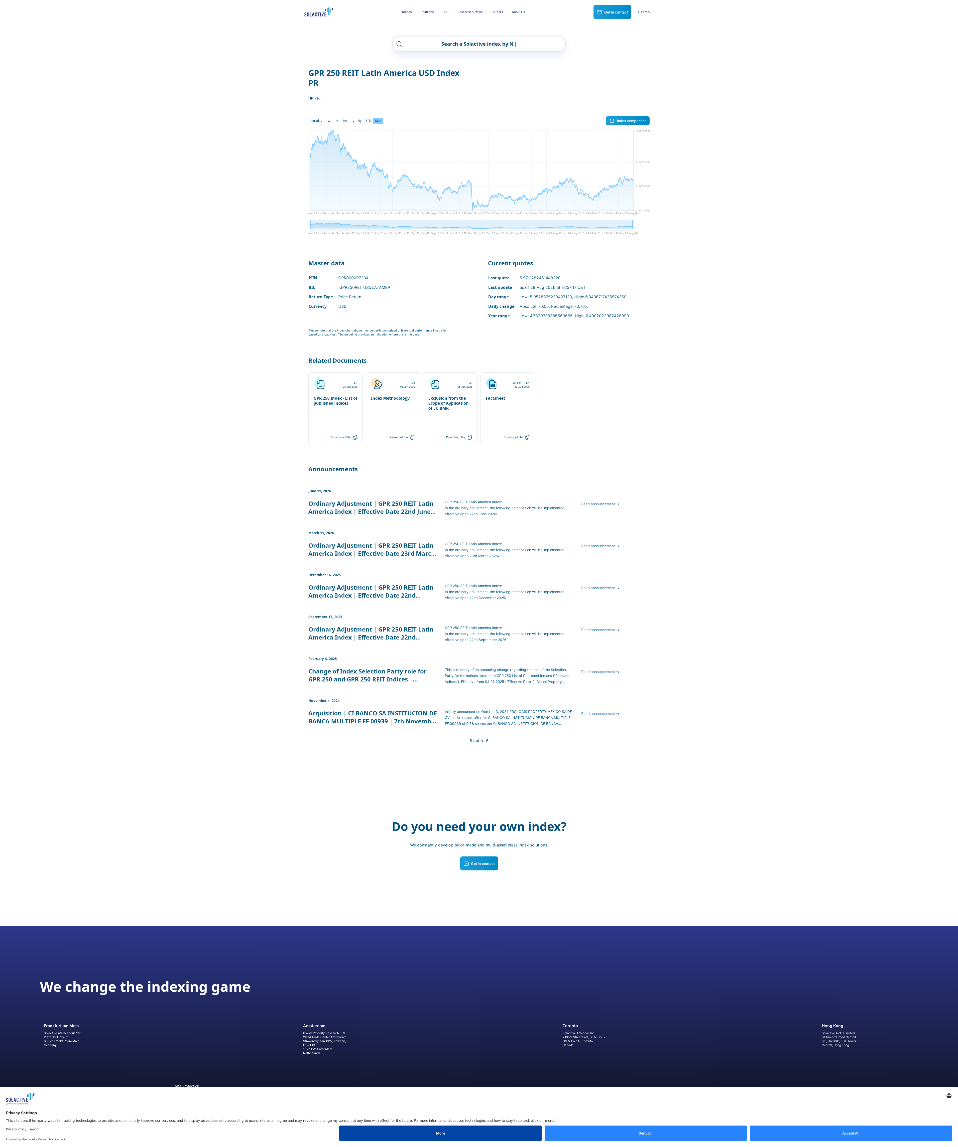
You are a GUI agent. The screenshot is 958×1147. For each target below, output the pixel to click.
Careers (497, 12)
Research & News (470, 12)
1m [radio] (336, 121)
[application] (479, 174)
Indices (406, 12)
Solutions (427, 12)
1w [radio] (328, 121)
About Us (518, 12)
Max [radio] (378, 121)
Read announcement (598, 504)
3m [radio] (345, 121)
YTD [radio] (368, 121)
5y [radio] (359, 121)
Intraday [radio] (316, 121)
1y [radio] (352, 121)
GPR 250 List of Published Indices (524, 675)
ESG (446, 12)
